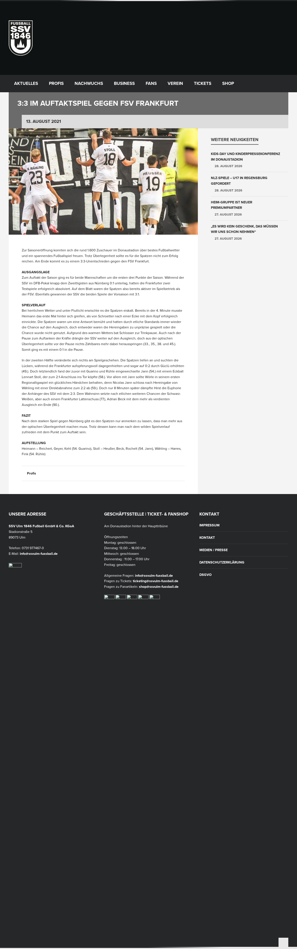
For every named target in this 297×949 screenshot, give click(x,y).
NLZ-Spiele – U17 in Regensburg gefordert (239, 181)
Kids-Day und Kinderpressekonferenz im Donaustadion (245, 157)
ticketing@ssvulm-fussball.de (155, 581)
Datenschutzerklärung (221, 562)
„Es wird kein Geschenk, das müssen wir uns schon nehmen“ (244, 229)
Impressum (209, 525)
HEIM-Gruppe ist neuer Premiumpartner (231, 205)
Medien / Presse (213, 550)
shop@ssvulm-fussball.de (159, 587)
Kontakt (207, 537)
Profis (31, 473)
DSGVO (205, 575)
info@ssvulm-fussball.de (39, 554)
